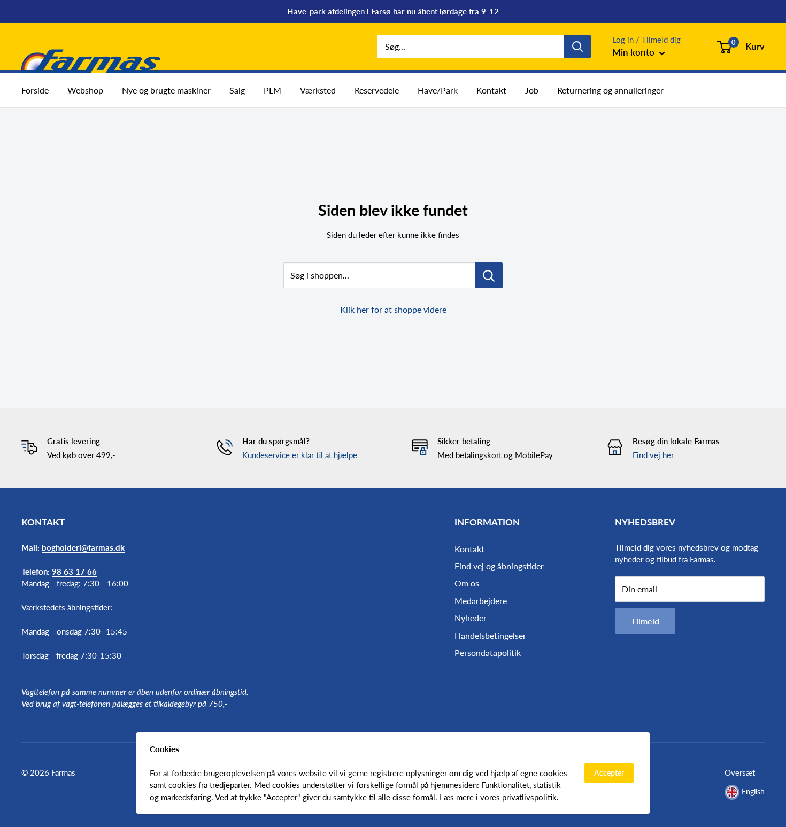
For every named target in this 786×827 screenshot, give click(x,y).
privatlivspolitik (529, 797)
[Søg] (577, 46)
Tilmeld (645, 621)
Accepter (609, 772)
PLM (272, 90)
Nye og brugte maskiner (166, 90)
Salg (237, 90)
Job (531, 90)
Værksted (318, 90)
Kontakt (491, 90)
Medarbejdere (480, 601)
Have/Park (438, 90)
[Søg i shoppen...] (489, 275)
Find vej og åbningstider (499, 566)
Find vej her (653, 455)
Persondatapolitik (487, 652)
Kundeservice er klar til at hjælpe (299, 455)
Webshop (85, 90)
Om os (466, 583)
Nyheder (470, 618)
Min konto (634, 52)
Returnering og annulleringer (610, 90)
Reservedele (377, 90)
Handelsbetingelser (490, 635)
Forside (35, 90)
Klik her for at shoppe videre (393, 309)
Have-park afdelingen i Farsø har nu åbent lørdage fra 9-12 (393, 11)
